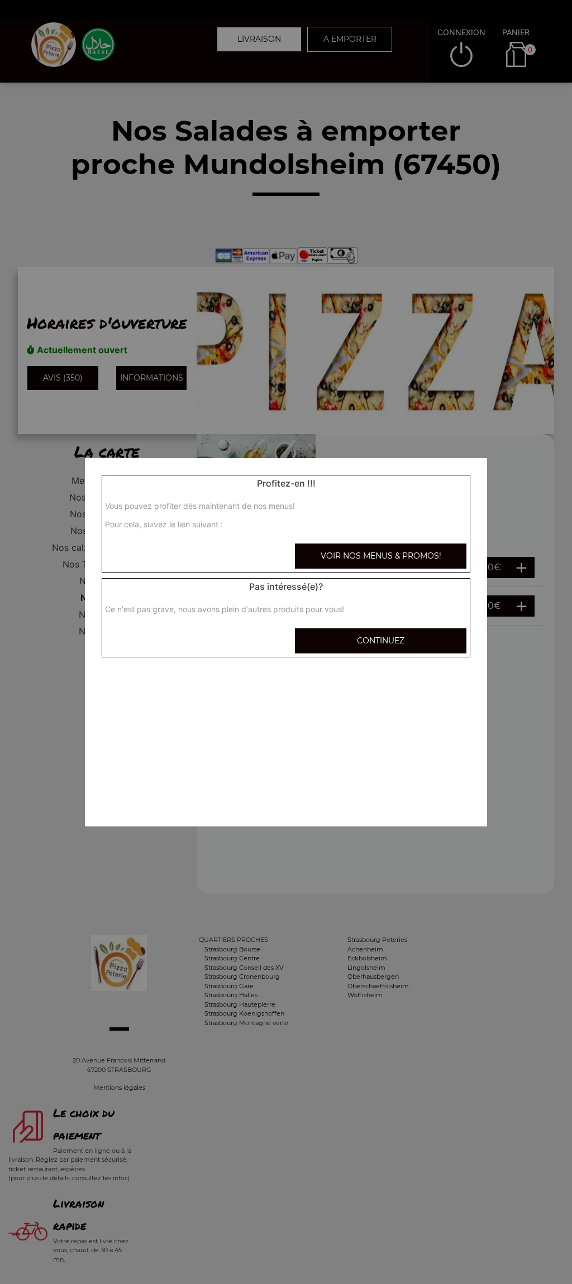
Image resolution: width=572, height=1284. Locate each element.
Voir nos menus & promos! (381, 556)
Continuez (380, 641)
